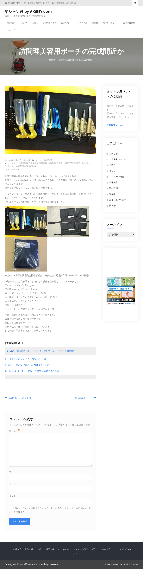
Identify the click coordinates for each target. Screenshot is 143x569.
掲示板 (112, 194)
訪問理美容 (23, 166)
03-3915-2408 (14, 3)
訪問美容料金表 (49, 23)
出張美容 (11, 23)
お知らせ (65, 23)
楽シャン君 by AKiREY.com (28, 11)
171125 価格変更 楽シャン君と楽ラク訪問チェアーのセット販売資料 (41, 351)
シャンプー (12, 163)
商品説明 (23, 23)
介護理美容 (23, 163)
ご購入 (35, 23)
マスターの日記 (80, 23)
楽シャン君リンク (110, 23)
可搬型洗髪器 (80, 163)
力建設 (59, 163)
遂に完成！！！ (83, 397)
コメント (13, 431)
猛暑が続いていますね (20, 397)
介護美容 (32, 163)
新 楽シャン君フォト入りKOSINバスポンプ (28, 359)
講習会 (95, 23)
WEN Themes (131, 564)
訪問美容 (33, 166)
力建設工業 (68, 163)
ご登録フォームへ (115, 125)
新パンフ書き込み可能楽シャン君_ (33, 365)
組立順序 (10, 365)
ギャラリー (114, 171)
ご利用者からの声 (117, 159)
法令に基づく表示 (117, 199)
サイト (12, 496)
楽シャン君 (12, 166)
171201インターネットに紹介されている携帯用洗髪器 (32, 371)
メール (12, 484)
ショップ (11, 30)
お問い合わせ (129, 23)
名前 (11, 471)
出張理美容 (42, 163)
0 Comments (13, 170)
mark (28, 160)
